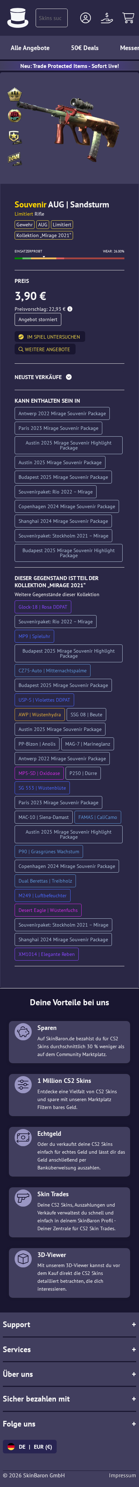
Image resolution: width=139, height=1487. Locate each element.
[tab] (69, 378)
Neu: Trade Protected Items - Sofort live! (69, 65)
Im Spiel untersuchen (53, 337)
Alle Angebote (30, 48)
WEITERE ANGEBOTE (47, 349)
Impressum (122, 1475)
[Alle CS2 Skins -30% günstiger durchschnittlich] (18, 18)
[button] (85, 18)
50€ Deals (85, 48)
